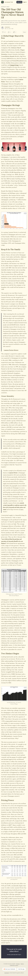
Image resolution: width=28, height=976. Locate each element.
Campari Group (14, 65)
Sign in (25, 2)
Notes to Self (5, 6)
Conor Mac (7, 27)
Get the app (21, 969)
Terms (22, 964)
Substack (6, 973)
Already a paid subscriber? (14, 954)
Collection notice (14, 965)
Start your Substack (10, 969)
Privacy (18, 964)
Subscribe (19, 2)
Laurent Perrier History (11, 350)
